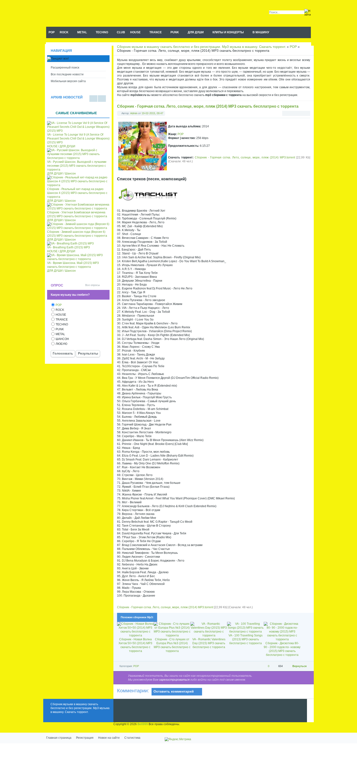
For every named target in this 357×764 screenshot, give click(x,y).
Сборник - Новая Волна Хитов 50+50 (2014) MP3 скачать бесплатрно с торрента (135, 645)
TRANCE (62, 319)
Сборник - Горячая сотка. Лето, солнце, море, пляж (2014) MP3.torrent (245, 157)
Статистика (132, 737)
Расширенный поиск (65, 67)
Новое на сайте (109, 737)
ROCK (60, 310)
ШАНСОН (62, 339)
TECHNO (62, 324)
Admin (133, 113)
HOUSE (61, 314)
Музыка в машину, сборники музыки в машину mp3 (76, 13)
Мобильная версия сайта (68, 81)
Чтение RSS (308, 32)
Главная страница (58, 737)
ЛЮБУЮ (61, 344)
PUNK (60, 329)
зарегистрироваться (174, 679)
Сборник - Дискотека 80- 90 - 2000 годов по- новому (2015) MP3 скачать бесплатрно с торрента (282, 649)
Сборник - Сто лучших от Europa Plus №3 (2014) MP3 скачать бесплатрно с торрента (172, 645)
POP (181, 134)
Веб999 (142, 724)
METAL (60, 334)
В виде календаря (102, 98)
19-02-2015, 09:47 (152, 113)
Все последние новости (67, 74)
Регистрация (85, 737)
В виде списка (93, 98)
